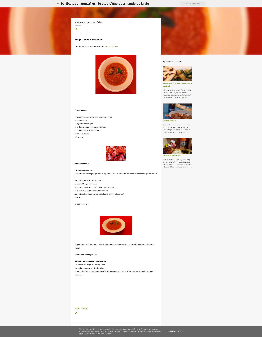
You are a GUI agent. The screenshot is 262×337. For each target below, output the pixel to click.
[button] (76, 29)
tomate (84, 308)
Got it (180, 331)
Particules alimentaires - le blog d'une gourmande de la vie (105, 3)
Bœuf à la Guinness (169, 121)
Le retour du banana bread (172, 155)
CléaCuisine (113, 46)
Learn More (171, 331)
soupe (77, 308)
